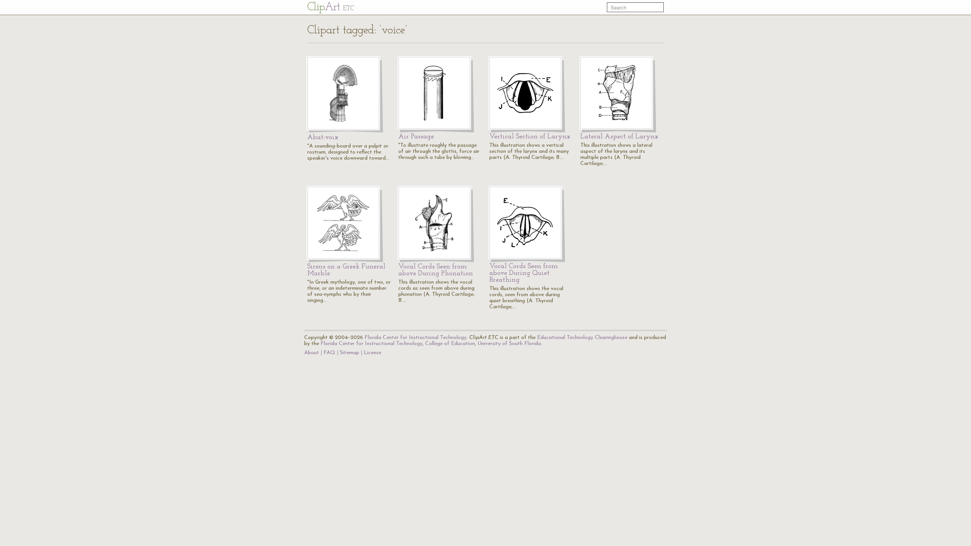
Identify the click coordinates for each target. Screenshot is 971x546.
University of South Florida (509, 344)
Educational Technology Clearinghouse (582, 337)
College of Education (450, 344)
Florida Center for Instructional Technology (416, 337)
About (311, 353)
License (372, 353)
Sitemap (349, 353)
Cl (330, 7)
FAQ (329, 353)
